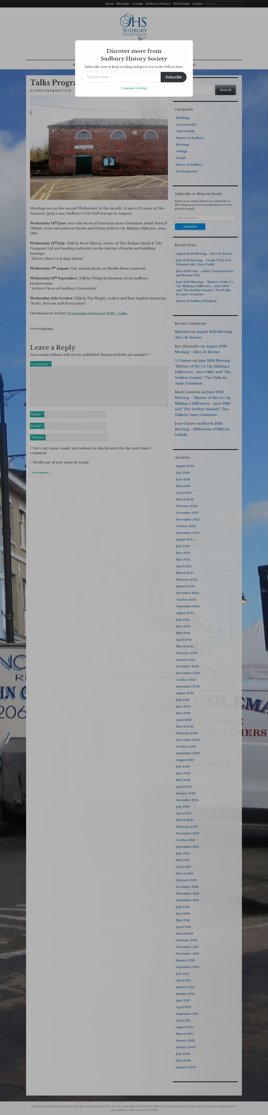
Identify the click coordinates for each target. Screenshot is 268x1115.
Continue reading (134, 88)
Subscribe (173, 77)
